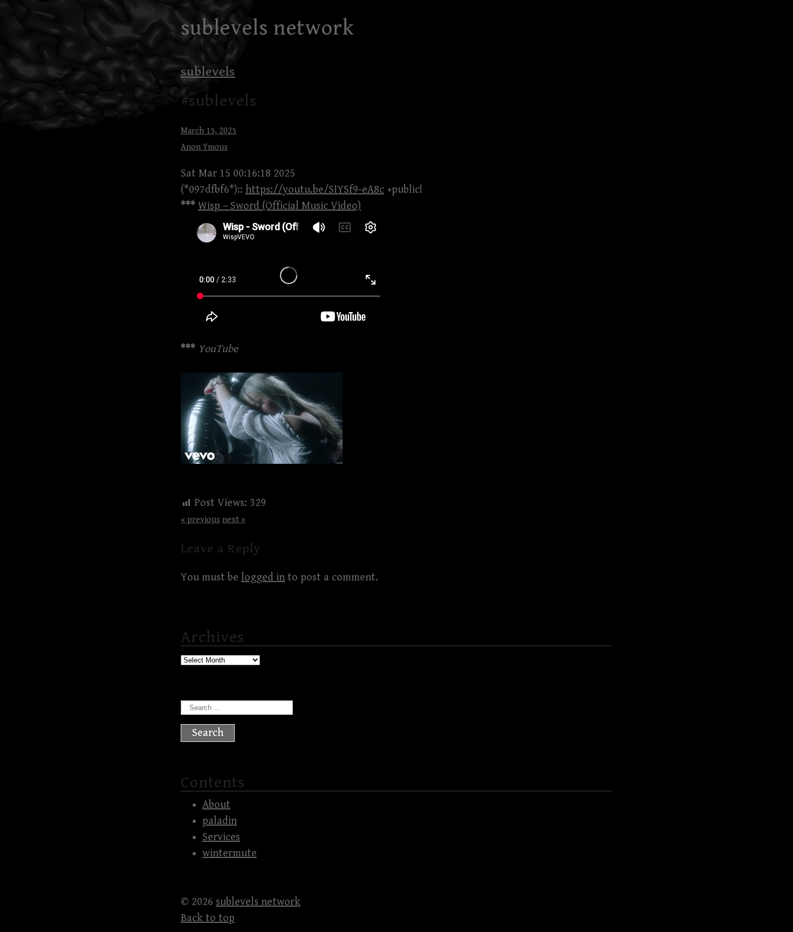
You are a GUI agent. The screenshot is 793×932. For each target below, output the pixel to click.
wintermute (229, 853)
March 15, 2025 (208, 131)
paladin (219, 821)
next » (233, 520)
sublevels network (267, 28)
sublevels (208, 71)
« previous (200, 520)
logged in (263, 577)
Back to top (208, 918)
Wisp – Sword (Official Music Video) (279, 206)
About (216, 805)
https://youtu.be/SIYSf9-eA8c (314, 190)
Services (221, 837)
